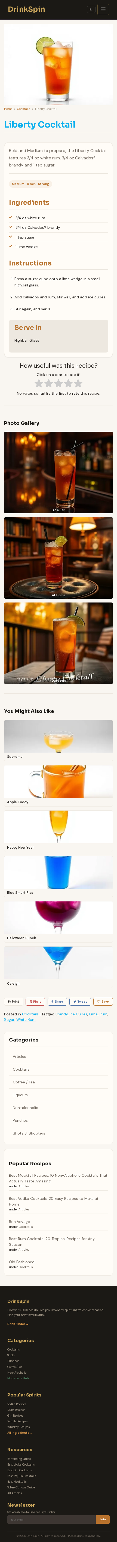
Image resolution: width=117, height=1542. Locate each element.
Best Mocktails (16, 1482)
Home (8, 109)
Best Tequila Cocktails (21, 1476)
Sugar (9, 1019)
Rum (103, 1014)
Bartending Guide (19, 1459)
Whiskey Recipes (18, 1427)
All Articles (14, 1493)
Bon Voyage (19, 1221)
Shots (10, 1355)
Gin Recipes (15, 1415)
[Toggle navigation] (103, 9)
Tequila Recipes (17, 1421)
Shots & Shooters (29, 1133)
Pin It (37, 1001)
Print (15, 1001)
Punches (20, 1120)
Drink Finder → (18, 1324)
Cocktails (23, 109)
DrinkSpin (26, 9)
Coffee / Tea (24, 1082)
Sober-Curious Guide (21, 1487)
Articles (19, 1056)
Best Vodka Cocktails (21, 1464)
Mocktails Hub (18, 1378)
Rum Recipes (16, 1410)
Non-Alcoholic (17, 1372)
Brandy (62, 1014)
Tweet (82, 1001)
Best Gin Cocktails (19, 1470)
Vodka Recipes (16, 1404)
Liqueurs (20, 1094)
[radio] (39, 384)
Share (58, 1001)
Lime (93, 1014)
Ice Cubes (78, 1014)
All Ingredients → (20, 1433)
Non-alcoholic (25, 1107)
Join (103, 1519)
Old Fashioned (22, 1261)
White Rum (26, 1019)
